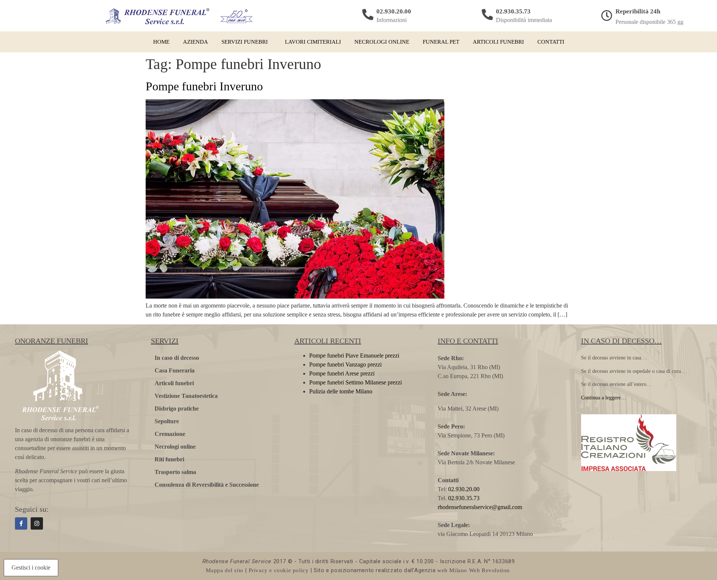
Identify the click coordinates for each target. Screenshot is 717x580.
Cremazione (170, 434)
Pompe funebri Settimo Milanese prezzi (355, 382)
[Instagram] (37, 523)
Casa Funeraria (175, 370)
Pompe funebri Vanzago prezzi (345, 364)
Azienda (195, 42)
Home (161, 42)
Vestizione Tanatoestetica (186, 396)
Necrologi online (381, 42)
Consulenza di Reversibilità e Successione (207, 484)
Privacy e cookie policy (279, 570)
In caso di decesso (177, 358)
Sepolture (167, 421)
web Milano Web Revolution (473, 570)
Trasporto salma (175, 472)
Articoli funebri (498, 42)
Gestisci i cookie (31, 567)
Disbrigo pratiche (177, 408)
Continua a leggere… (603, 397)
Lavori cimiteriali (313, 42)
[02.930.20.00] (367, 14)
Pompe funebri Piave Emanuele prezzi (354, 355)
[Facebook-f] (21, 523)
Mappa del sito (224, 570)
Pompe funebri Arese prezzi (342, 373)
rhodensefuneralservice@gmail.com (480, 507)
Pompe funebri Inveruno (204, 86)
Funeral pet (441, 42)
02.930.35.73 (513, 11)
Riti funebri (169, 459)
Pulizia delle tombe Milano (340, 391)
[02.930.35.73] (487, 14)
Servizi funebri (244, 42)
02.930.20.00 (393, 11)
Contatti (550, 42)
